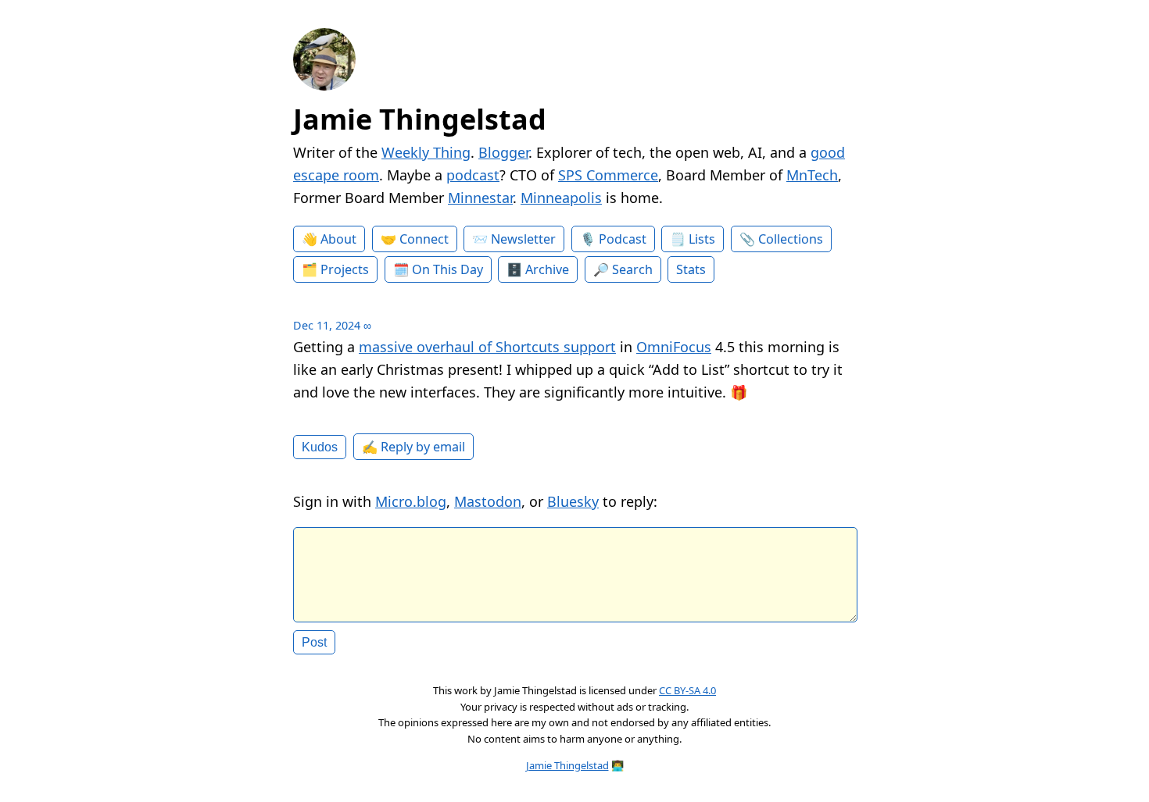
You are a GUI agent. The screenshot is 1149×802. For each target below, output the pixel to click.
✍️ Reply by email (413, 446)
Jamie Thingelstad (419, 119)
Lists (702, 239)
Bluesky (573, 501)
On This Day (447, 269)
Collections (790, 239)
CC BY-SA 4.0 (687, 690)
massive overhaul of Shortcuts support (487, 346)
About (338, 239)
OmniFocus (673, 346)
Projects (344, 269)
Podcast (622, 239)
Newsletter (523, 239)
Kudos (320, 447)
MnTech (812, 175)
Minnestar (480, 197)
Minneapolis (561, 197)
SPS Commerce (608, 175)
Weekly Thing (426, 152)
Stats (691, 269)
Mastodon (487, 501)
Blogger (503, 152)
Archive (547, 269)
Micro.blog (410, 501)
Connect (424, 239)
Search (632, 269)
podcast (472, 175)
